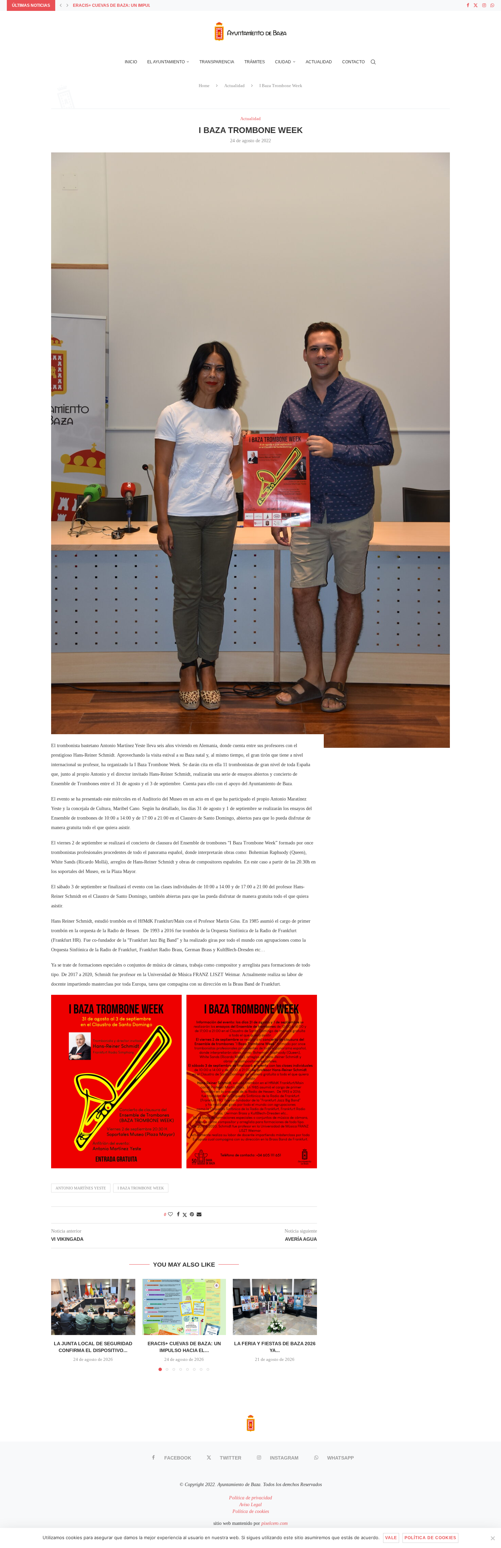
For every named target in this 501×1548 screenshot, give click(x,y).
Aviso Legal (250, 1504)
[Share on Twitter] (184, 1215)
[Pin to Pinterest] (192, 1214)
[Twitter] (475, 5)
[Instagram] (484, 5)
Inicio (131, 62)
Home (204, 85)
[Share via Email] (199, 1214)
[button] (60, 5)
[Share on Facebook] (178, 1214)
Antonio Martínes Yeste (81, 1188)
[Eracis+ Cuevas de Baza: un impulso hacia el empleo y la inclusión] (184, 1307)
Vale (391, 1537)
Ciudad (283, 62)
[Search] (373, 62)
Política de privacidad (250, 1497)
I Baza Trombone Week (141, 1188)
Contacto (353, 62)
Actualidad (319, 62)
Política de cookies (250, 1511)
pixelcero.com (274, 1523)
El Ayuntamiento (166, 62)
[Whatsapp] (492, 5)
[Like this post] (170, 1214)
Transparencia (216, 62)
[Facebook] (468, 5)
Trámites (254, 62)
